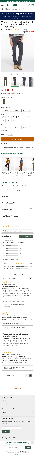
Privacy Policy (17, 454)
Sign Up (28, 447)
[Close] (32, 442)
